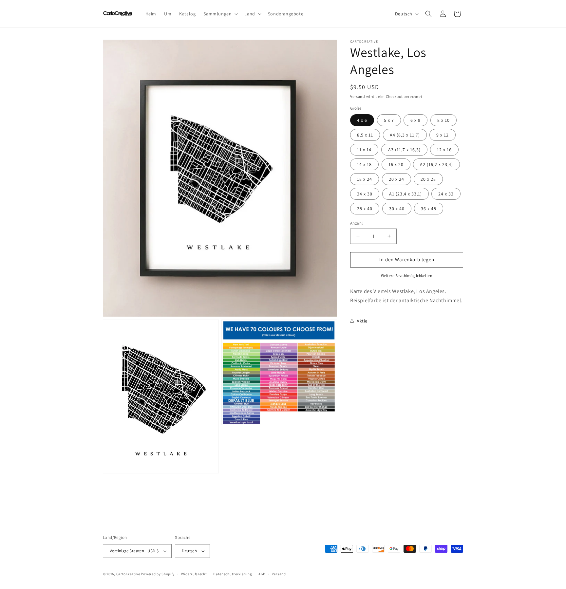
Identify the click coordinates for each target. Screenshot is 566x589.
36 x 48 (428, 209)
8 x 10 (443, 120)
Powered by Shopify (158, 574)
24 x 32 (446, 194)
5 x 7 (389, 120)
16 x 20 (396, 164)
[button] (219, 14)
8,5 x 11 (365, 135)
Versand (357, 96)
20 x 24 (396, 179)
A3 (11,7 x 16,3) (404, 150)
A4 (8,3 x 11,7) (405, 135)
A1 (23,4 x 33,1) (405, 194)
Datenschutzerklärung (232, 574)
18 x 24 (364, 179)
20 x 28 (428, 179)
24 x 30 (364, 194)
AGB (261, 574)
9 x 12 (442, 135)
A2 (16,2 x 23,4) (436, 164)
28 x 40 (364, 209)
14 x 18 (364, 164)
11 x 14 (364, 150)
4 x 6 (362, 120)
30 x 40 (397, 209)
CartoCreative (128, 574)
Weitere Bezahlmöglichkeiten (407, 275)
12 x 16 (444, 150)
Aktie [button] (362, 320)
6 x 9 (415, 120)
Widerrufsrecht (194, 574)
